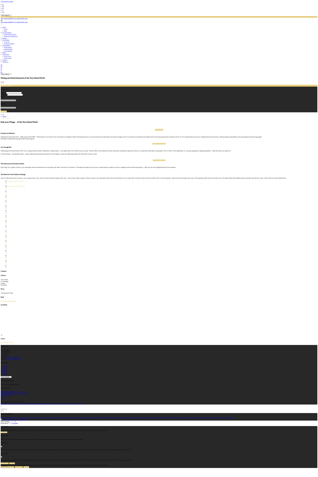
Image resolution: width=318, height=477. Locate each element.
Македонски (64, 418)
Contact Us (5, 62)
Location (4, 60)
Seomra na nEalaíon (9, 43)
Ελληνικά (34, 418)
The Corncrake (7, 58)
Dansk (29, 418)
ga (3, 12)
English (4, 368)
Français (4, 372)
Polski (182, 418)
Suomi (46, 418)
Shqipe (214, 418)
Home (4, 27)
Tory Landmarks (8, 51)
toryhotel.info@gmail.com (9, 301)
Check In (3, 93)
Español (4, 370)
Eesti (38, 418)
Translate (15, 423)
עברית (130, 418)
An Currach (7, 42)
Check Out (4, 95)
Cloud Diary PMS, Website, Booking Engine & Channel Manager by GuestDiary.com (26, 404)
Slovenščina (220, 418)
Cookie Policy (64, 404)
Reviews (4, 38)
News (5, 31)
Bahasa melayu (72, 418)
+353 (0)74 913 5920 (7, 1)
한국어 (171, 418)
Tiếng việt (188, 418)
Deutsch (4, 366)
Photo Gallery (159, 130)
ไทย (156, 418)
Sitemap (55, 404)
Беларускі (91, 418)
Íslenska (135, 418)
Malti (79, 418)
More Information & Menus (159, 144)
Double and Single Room (10, 34)
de (3, 5)
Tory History (5, 54)
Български (84, 418)
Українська (161, 418)
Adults (3, 96)
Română (199, 418)
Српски (209, 418)
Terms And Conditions (76, 404)
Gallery (4, 53)
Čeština (97, 418)
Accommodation (7, 32)
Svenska (204, 418)
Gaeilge (4, 374)
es (3, 8)
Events (5, 29)
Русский (193, 418)
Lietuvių (51, 418)
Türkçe (152, 418)
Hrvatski (110, 418)
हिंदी (101, 418)
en (3, 6)
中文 (233, 418)
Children (3, 104)
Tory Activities (6, 45)
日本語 (167, 418)
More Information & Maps (159, 160)
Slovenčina (228, 418)
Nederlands (146, 418)
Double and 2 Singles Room (11, 36)
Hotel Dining (5, 40)
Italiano (126, 418)
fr (2, 10)
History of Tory (7, 56)
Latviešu (56, 418)
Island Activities (8, 47)
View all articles (5, 395)
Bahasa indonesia (118, 418)
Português (177, 418)
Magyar (104, 418)
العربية (42, 418)
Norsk (140, 418)
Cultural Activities (8, 49)
